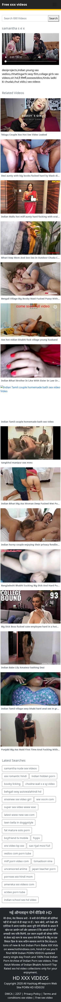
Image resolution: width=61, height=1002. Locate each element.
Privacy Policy (32, 994)
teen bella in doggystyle (18, 822)
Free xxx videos (14, 4)
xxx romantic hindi (15, 776)
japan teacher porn (44, 869)
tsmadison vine (43, 861)
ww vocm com (45, 799)
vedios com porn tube (17, 853)
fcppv (36, 838)
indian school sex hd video (20, 900)
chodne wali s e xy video (40, 784)
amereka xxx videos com (19, 884)
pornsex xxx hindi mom (18, 876)
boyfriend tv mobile (16, 838)
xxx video (27, 997)
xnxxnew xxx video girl (17, 799)
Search (53, 18)
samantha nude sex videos (20, 768)
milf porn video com (16, 861)
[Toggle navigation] (54, 4)
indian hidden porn (43, 776)
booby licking (12, 784)
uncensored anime (15, 869)
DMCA (9, 994)
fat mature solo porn (17, 830)
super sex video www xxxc (20, 807)
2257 (18, 994)
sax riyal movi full (39, 846)
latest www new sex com (19, 815)
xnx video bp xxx (14, 846)
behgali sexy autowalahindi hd (22, 791)
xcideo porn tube (14, 892)
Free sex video (44, 997)
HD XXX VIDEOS (30, 978)
